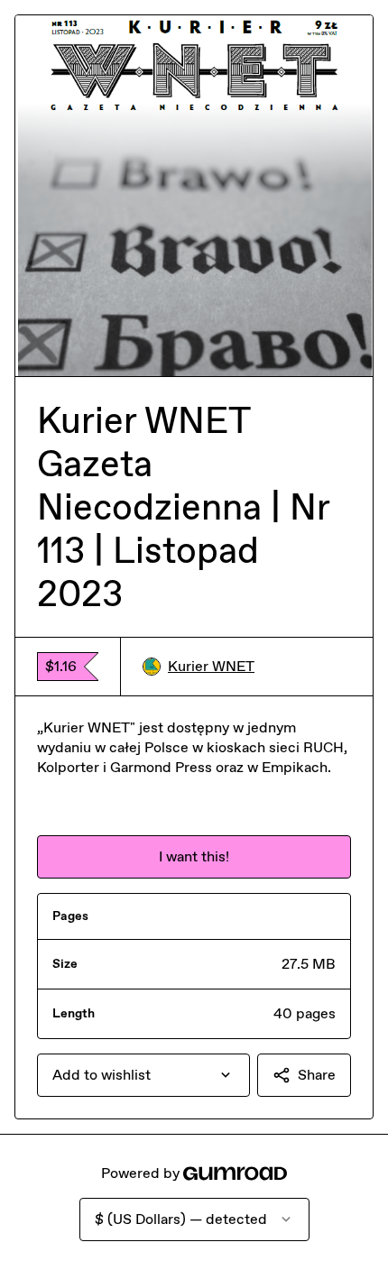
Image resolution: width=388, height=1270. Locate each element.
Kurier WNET (211, 666)
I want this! (194, 856)
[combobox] (143, 1075)
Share (317, 1074)
